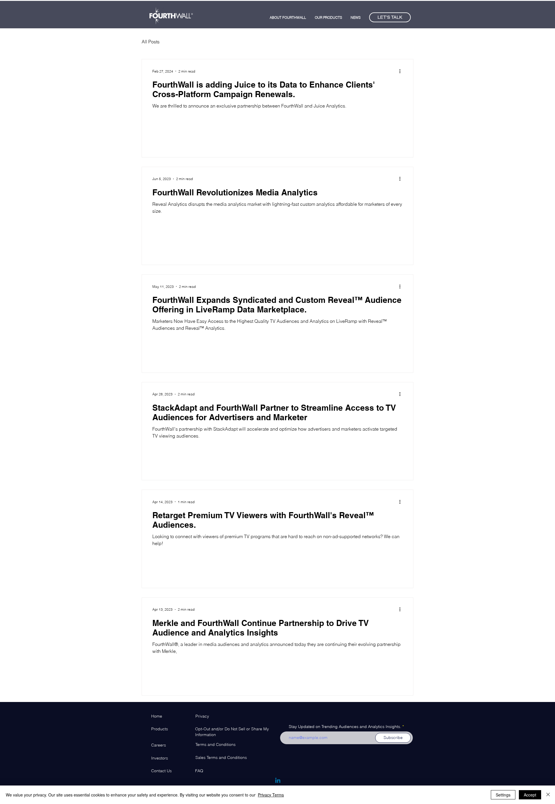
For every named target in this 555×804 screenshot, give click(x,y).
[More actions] (401, 71)
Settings (503, 795)
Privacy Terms (271, 795)
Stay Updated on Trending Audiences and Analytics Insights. (345, 727)
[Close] (548, 794)
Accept (530, 795)
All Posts (151, 42)
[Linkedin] (278, 781)
